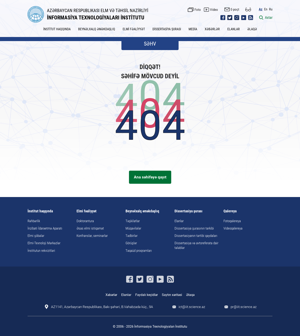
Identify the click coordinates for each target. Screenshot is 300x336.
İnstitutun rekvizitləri (41, 251)
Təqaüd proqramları (139, 251)
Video (214, 10)
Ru (270, 9)
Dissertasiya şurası (188, 211)
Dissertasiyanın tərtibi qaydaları (195, 236)
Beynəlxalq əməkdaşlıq (142, 211)
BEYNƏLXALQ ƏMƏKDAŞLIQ (96, 29)
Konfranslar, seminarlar (92, 236)
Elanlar (179, 221)
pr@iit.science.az (244, 307)
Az (260, 9)
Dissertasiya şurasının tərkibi (194, 228)
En (265, 9)
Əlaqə (190, 295)
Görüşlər (131, 243)
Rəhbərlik (34, 221)
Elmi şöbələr (36, 236)
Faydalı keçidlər (146, 295)
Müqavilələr (133, 228)
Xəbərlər (111, 295)
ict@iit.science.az (192, 307)
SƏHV (150, 43)
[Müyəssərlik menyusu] (248, 9)
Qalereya (230, 211)
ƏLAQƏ (252, 29)
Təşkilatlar (133, 221)
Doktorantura (85, 221)
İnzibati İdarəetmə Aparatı (45, 228)
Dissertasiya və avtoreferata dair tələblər (196, 245)
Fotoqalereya (232, 221)
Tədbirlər (132, 236)
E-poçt (235, 9)
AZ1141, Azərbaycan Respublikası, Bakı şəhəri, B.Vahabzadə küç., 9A (102, 307)
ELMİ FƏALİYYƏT (134, 29)
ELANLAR (233, 29)
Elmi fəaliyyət (87, 211)
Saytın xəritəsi (172, 295)
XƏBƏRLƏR (212, 29)
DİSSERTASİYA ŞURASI (166, 29)
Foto (197, 10)
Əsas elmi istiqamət (90, 228)
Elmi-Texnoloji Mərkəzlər (44, 243)
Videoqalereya (232, 228)
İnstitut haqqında (40, 211)
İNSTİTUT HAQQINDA (57, 29)
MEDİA (193, 29)
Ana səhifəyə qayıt (150, 177)
